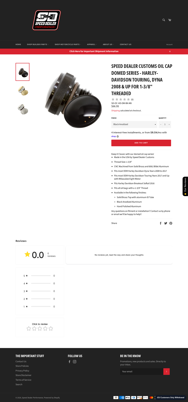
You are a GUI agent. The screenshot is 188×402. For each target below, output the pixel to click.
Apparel (91, 44)
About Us (108, 44)
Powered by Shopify (52, 397)
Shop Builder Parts (37, 44)
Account (169, 44)
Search (19, 384)
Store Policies (22, 366)
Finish (113, 118)
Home (18, 44)
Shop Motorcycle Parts (67, 44)
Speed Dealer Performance (32, 397)
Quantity (162, 118)
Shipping (115, 110)
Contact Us (125, 44)
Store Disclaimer (23, 375)
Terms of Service (23, 380)
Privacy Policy (22, 370)
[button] (39, 275)
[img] (120, 100)
